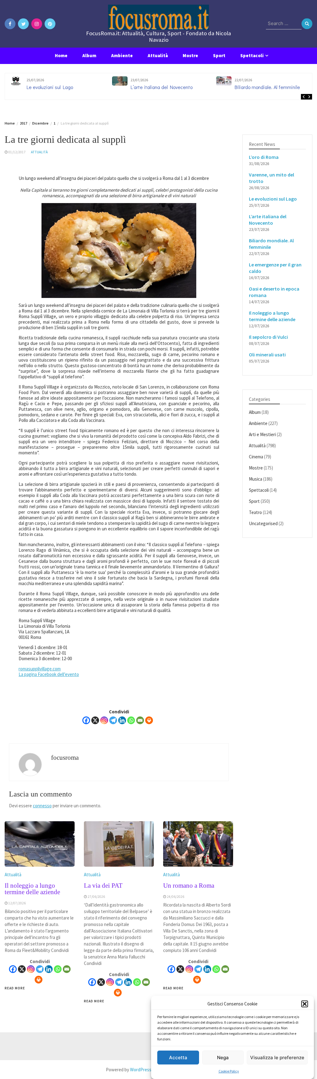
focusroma (65, 757)
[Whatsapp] (131, 720)
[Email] (140, 720)
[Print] (149, 720)
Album (89, 55)
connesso (42, 806)
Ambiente (122, 55)
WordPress (140, 1070)
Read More (15, 988)
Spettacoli (252, 55)
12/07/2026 (17, 903)
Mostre (190, 55)
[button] (305, 1004)
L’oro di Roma (264, 157)
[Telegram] (113, 720)
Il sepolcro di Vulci (268, 337)
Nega (223, 1057)
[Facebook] (86, 720)
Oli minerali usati (267, 354)
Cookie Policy (229, 1071)
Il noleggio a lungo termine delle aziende (32, 889)
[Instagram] (104, 720)
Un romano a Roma (188, 885)
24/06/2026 (175, 896)
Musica (255, 479)
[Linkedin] (122, 720)
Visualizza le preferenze (277, 1057)
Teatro (255, 512)
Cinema (256, 457)
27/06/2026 (96, 896)
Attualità (158, 55)
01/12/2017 (17, 152)
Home (61, 55)
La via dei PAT (103, 885)
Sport (219, 55)
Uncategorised (263, 523)
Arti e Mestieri (262, 434)
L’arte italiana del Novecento (162, 87)
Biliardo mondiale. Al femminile (267, 87)
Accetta (178, 1057)
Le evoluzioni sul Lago (50, 87)
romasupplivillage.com (40, 669)
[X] (95, 720)
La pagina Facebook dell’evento (49, 674)
